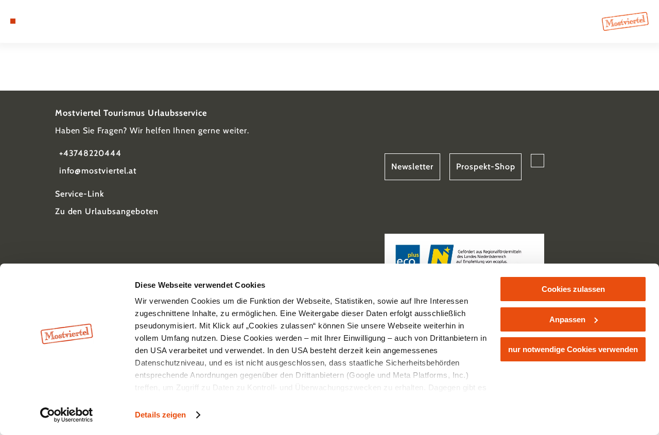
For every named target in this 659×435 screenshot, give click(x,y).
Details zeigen (160, 414)
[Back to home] (625, 21)
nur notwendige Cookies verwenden (573, 349)
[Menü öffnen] (12, 21)
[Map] (36, 21)
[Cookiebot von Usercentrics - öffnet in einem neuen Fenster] (67, 415)
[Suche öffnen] (60, 21)
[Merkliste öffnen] (48, 21)
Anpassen (567, 319)
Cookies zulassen (573, 289)
